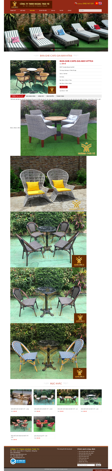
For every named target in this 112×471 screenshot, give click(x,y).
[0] (51, 49)
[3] (55, 49)
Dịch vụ (53, 10)
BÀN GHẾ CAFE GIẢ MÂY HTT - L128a (20, 409)
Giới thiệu (22, 10)
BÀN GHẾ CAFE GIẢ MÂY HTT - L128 (89, 409)
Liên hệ (69, 10)
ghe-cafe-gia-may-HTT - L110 (40, 435)
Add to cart (63, 87)
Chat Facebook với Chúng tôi (102, 470)
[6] (59, 49)
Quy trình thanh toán (84, 456)
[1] (52, 49)
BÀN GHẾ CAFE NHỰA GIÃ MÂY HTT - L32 (68, 409)
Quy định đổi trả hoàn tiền (85, 454)
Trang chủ (13, 10)
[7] (60, 49)
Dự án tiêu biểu (43, 10)
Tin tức (61, 10)
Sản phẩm (32, 10)
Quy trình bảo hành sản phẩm (86, 453)
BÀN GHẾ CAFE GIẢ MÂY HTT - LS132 (43, 409)
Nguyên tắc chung (83, 461)
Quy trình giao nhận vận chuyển (86, 451)
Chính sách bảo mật (84, 458)
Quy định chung (82, 459)
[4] (56, 49)
